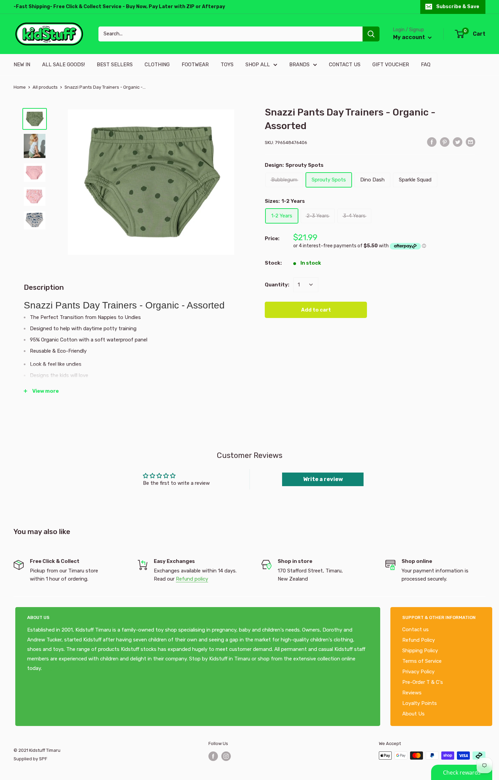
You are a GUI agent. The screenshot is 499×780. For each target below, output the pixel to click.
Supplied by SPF (30, 758)
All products (45, 87)
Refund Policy (418, 640)
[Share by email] (470, 142)
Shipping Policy (420, 651)
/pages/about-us (62, 668)
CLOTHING (157, 64)
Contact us (415, 629)
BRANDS (299, 64)
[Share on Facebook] (432, 142)
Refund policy (192, 579)
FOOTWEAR (195, 64)
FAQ (425, 64)
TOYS (227, 64)
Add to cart (316, 310)
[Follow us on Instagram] (226, 756)
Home (20, 87)
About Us (413, 714)
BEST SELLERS (115, 64)
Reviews (412, 693)
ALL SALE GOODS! (63, 64)
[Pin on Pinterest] (444, 142)
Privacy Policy (418, 672)
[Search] (371, 33)
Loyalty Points (419, 703)
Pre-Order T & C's (422, 682)
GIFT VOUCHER (390, 64)
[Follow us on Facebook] (213, 756)
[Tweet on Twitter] (457, 142)
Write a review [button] (323, 479)
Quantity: (277, 285)
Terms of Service (422, 661)
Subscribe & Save (457, 7)
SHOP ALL (257, 64)
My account (409, 37)
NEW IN (22, 64)
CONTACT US (345, 64)
